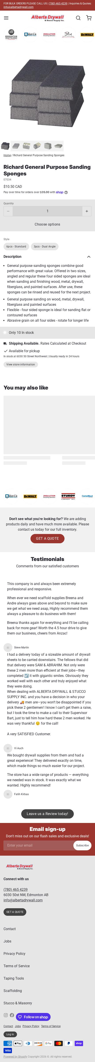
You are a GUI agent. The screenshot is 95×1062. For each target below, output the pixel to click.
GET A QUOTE (47, 538)
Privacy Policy (14, 954)
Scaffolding (13, 991)
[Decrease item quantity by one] (8, 211)
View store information (20, 364)
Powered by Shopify (15, 1056)
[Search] (76, 18)
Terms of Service (17, 966)
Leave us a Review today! (47, 814)
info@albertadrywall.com (19, 7)
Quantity (9, 203)
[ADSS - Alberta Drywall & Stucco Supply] (47, 17)
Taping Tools (14, 978)
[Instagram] (6, 1017)
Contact (10, 929)
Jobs (7, 941)
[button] (47, 224)
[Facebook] (12, 1017)
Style (6, 239)
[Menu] (8, 17)
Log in (10, 1034)
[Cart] (87, 17)
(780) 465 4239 (58, 3)
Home (7, 155)
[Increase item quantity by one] (86, 211)
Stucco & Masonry (18, 1003)
